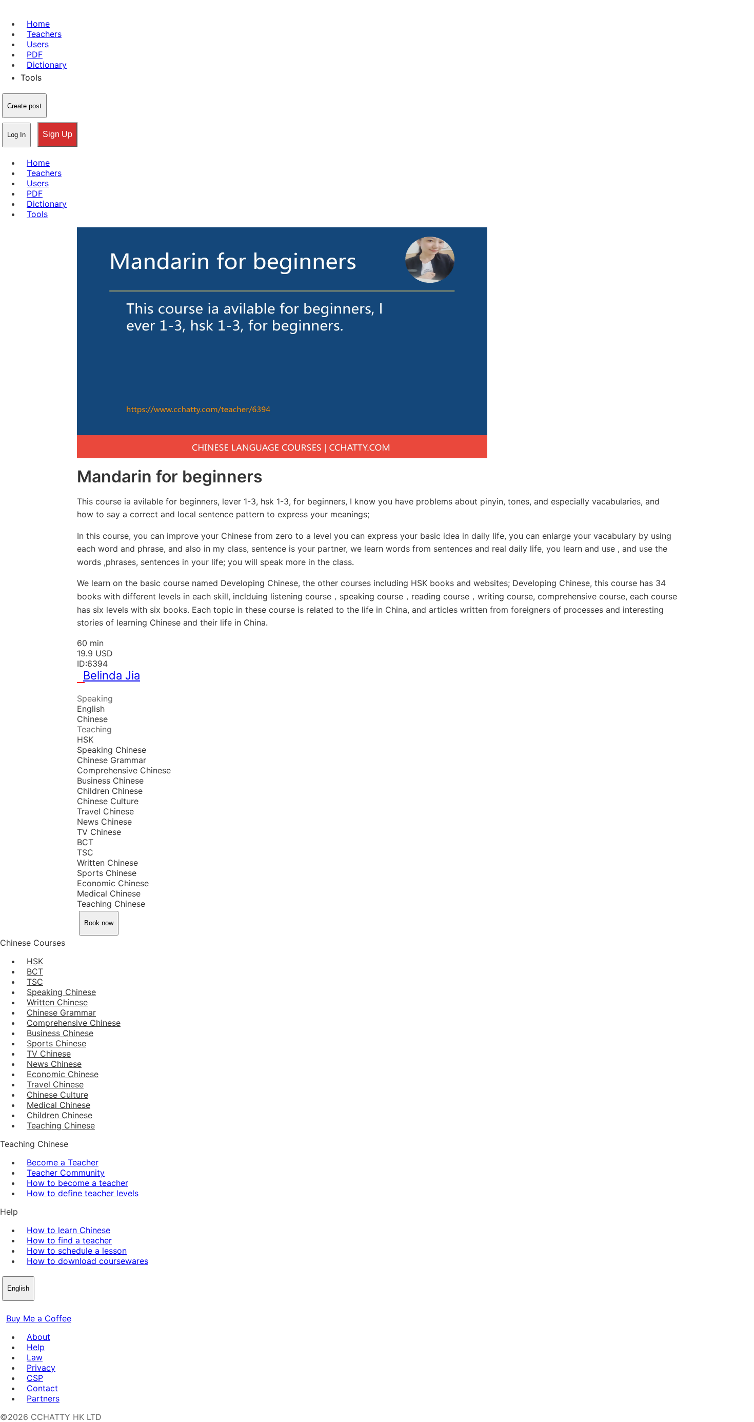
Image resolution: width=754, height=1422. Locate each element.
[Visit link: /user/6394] (83, 688)
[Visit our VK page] (31, 1308)
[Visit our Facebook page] (6, 1308)
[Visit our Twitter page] (18, 1308)
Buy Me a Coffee (38, 1318)
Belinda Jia (111, 675)
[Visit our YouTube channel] (43, 1308)
